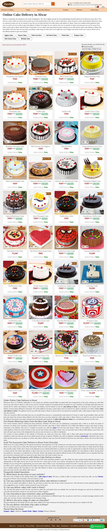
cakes (55, 428)
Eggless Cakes (9, 35)
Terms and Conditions (43, 526)
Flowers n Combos (7, 10)
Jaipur (12, 511)
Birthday (79, 10)
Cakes (28, 10)
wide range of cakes (45, 476)
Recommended (88, 46)
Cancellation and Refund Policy (80, 526)
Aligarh (35, 511)
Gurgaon (7, 511)
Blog (58, 526)
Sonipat (41, 511)
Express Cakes (22, 35)
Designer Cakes (78, 35)
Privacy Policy (30, 526)
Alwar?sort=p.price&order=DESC (16, 45)
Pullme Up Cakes (36, 35)
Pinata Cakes (65, 35)
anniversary (84, 436)
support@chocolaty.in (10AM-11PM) (83, 4)
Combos (65, 10)
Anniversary (95, 10)
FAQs (53, 526)
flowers (100, 476)
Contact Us (20, 526)
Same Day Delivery (43, 10)
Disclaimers (65, 526)
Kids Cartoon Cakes (10, 39)
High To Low (96, 49)
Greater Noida (26, 511)
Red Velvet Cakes (51, 35)
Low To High (86, 49)
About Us (12, 526)
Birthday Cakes (25, 39)
